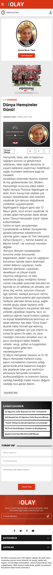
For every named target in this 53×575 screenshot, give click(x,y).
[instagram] (27, 531)
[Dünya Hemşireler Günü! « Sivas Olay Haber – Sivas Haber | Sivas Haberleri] (15, 4)
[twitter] (20, 531)
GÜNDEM (12, 100)
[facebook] (14, 531)
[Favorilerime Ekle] (47, 151)
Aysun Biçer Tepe (10, 393)
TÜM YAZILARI (26, 55)
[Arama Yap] (44, 12)
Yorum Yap (26, 487)
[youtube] (33, 531)
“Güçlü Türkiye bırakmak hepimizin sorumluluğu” (26, 423)
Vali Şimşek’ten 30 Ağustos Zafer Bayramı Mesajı (26, 417)
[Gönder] (49, 516)
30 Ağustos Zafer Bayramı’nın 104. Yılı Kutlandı (25, 412)
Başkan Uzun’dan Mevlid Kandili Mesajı (22, 434)
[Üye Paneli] (49, 12)
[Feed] (39, 531)
